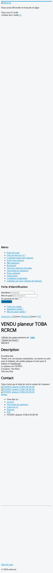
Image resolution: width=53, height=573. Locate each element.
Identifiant (5, 292)
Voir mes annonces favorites (19, 268)
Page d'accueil (13, 252)
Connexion (6, 301)
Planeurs (25, 316)
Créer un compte (14, 306)
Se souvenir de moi (9, 298)
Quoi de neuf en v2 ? (16, 255)
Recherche (11, 265)
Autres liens (12, 276)
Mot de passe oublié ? (16, 311)
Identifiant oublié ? (15, 309)
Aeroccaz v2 (6, 316)
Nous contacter (13, 273)
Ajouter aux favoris (10, 340)
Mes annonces (13, 263)
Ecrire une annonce (15, 260)
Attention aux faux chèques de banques (24, 281)
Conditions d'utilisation (17, 278)
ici (20, 15)
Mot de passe (7, 295)
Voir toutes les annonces (17, 270)
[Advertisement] (26, 43)
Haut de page (7, 564)
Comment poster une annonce (20, 258)
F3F (39, 316)
